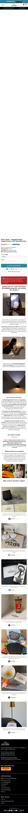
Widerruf (3, 791)
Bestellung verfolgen (5, 787)
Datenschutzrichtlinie (5, 780)
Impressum (3, 786)
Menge (2, 259)
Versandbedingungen (6, 782)
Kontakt (2, 803)
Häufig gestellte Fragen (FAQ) (7, 801)
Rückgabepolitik (4, 784)
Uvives (17, 808)
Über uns (3, 799)
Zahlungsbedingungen (6, 789)
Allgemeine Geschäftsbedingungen (8, 778)
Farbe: (4, 254)
